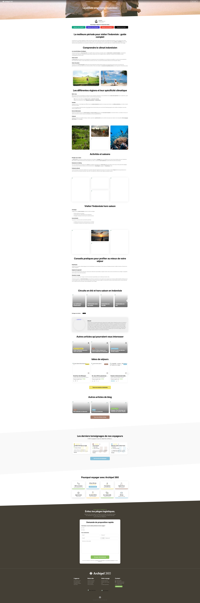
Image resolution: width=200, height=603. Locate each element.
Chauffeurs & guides (77, 583)
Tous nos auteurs (91, 584)
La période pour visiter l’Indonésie (93, 14)
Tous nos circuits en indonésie (100, 387)
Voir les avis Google (92, 486)
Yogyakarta (88, 100)
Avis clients (76, 584)
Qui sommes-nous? (77, 580)
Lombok (102, 165)
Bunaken (80, 119)
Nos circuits (194, 1)
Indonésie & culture (81, 14)
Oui (83, 527)
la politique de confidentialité (100, 560)
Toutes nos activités (91, 580)
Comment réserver (104, 580)
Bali (72, 95)
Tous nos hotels (90, 583)
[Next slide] (127, 300)
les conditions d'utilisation (110, 560)
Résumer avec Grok (121, 27)
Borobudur (92, 100)
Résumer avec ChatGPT (79, 27)
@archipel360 (118, 580)
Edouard (100, 20)
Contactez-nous (119, 586)
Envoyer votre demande (100, 557)
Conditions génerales (105, 584)
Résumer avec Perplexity (93, 27)
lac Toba (88, 107)
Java (75, 95)
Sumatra (73, 104)
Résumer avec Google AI (107, 27)
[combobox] (102, 538)
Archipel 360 (74, 14)
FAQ (102, 583)
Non (84, 529)
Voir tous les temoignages (100, 458)
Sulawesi (73, 117)
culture (120, 40)
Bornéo (98, 112)
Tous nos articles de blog (100, 417)
